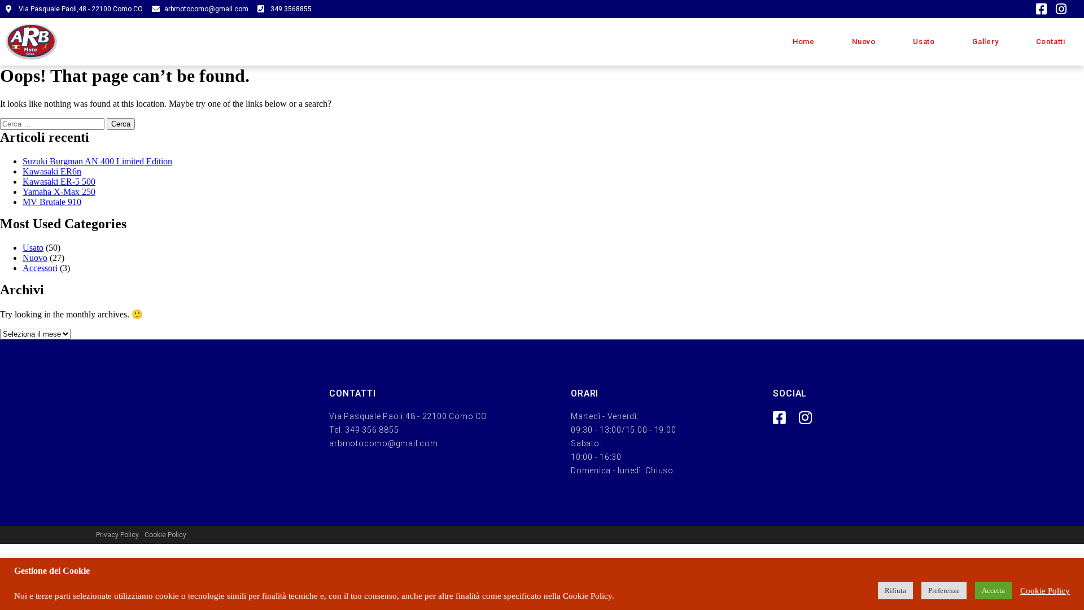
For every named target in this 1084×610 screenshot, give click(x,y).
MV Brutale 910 (52, 202)
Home (804, 41)
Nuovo (864, 41)
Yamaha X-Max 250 (59, 192)
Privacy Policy (117, 535)
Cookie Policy (165, 535)
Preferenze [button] (944, 590)
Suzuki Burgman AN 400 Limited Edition (97, 161)
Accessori (40, 268)
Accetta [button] (993, 590)
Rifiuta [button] (895, 590)
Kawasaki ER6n (52, 171)
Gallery (985, 41)
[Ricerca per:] (53, 123)
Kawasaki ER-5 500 (59, 181)
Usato (924, 41)
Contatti (1050, 41)
